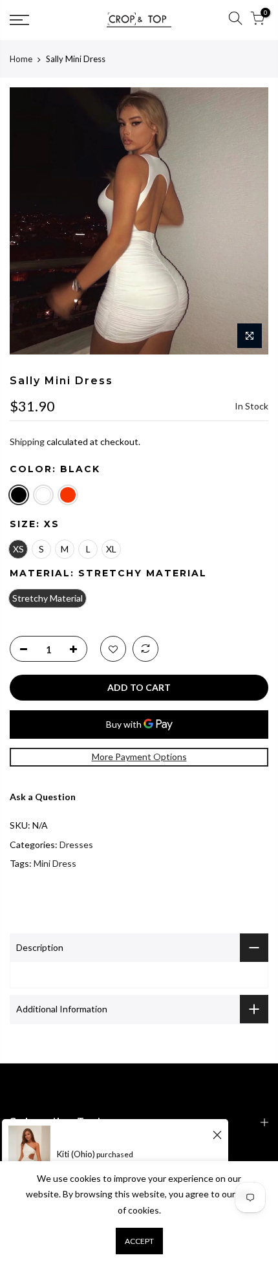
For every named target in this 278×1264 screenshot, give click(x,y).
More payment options (139, 756)
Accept (139, 1241)
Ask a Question (43, 796)
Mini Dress (55, 863)
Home (21, 59)
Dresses (76, 844)
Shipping (27, 441)
